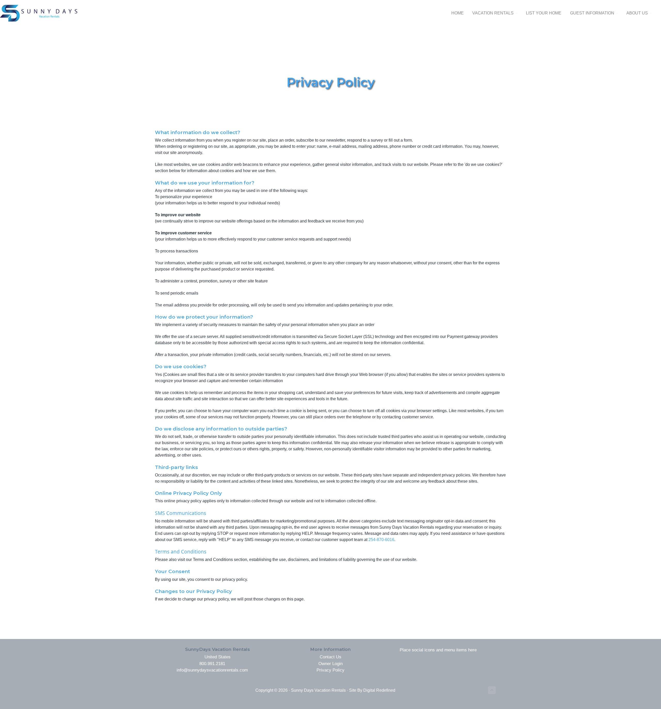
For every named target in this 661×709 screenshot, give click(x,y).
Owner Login (330, 663)
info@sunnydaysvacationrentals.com (212, 670)
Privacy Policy (330, 670)
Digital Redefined (379, 690)
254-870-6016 (381, 539)
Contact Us (330, 656)
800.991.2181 (212, 663)
